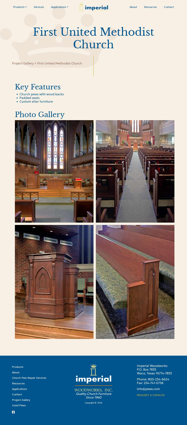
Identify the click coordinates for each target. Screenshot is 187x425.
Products (17, 367)
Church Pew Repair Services (29, 377)
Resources (18, 383)
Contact (17, 394)
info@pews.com (148, 389)
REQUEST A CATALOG (151, 395)
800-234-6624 (158, 379)
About (15, 372)
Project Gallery (23, 63)
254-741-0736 (153, 383)
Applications (19, 389)
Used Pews (19, 405)
